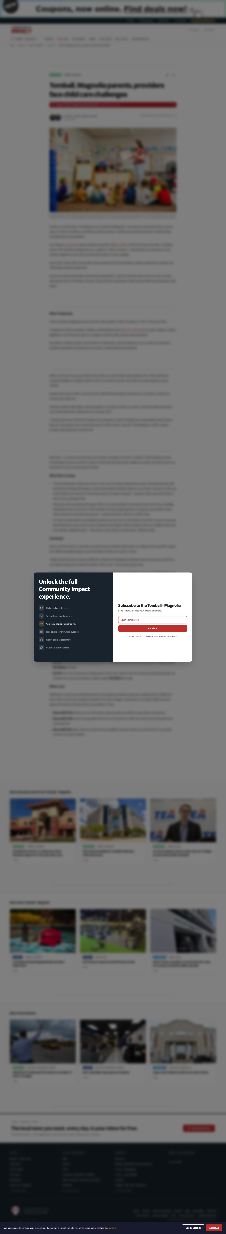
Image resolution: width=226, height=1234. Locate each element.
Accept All (214, 1228)
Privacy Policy (171, 636)
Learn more (110, 1228)
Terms (160, 636)
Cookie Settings (193, 1228)
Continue (152, 628)
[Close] (184, 579)
